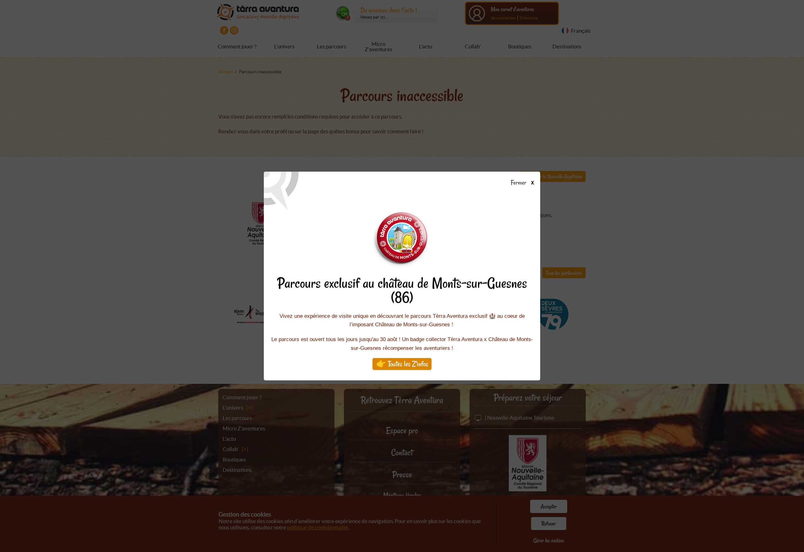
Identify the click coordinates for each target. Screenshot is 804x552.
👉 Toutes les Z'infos (402, 364)
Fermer (519, 183)
